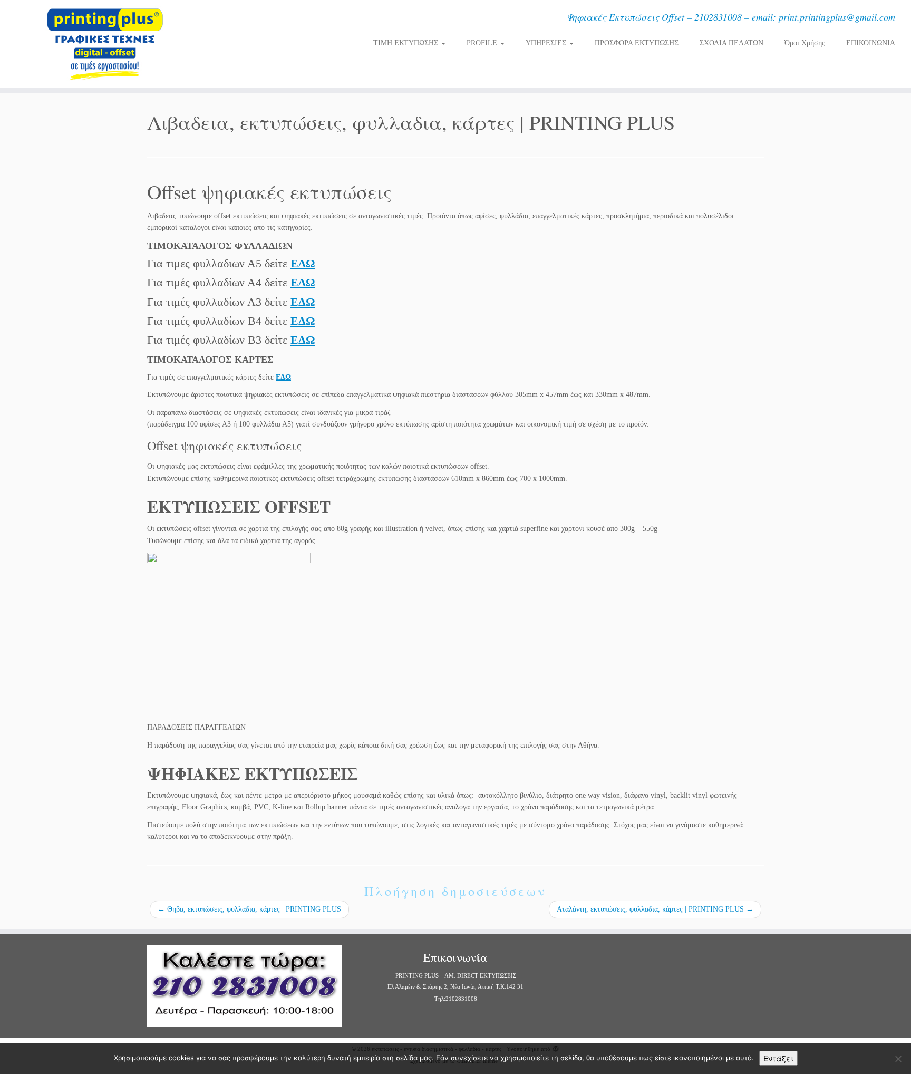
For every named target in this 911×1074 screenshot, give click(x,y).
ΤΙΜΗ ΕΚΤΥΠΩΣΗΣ (406, 43)
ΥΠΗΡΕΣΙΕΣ (547, 43)
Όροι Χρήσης (804, 43)
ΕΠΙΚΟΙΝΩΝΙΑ (870, 43)
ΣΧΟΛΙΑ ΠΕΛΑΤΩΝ (731, 43)
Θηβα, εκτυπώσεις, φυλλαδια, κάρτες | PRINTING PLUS (249, 909)
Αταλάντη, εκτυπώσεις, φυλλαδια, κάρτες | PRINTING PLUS (655, 909)
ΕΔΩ (302, 263)
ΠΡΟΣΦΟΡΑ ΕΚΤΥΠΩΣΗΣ (637, 43)
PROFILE (483, 43)
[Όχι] (898, 1058)
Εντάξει (778, 1058)
